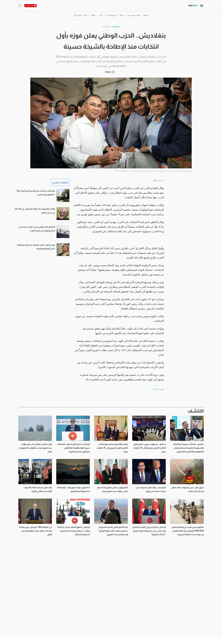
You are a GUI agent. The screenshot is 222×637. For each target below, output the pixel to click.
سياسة (116, 26)
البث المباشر (29, 5)
